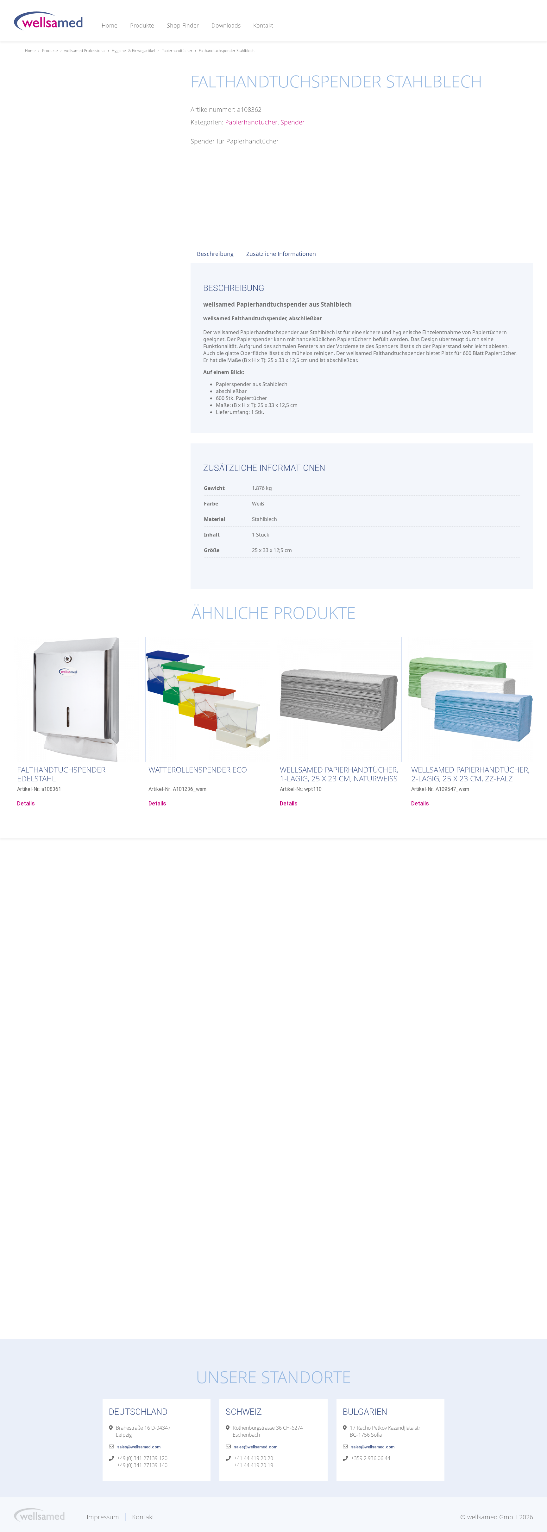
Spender (292, 122)
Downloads (226, 25)
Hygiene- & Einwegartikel (133, 50)
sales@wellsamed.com (138, 1447)
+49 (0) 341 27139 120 (142, 1458)
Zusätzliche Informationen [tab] (281, 253)
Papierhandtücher (176, 50)
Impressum (103, 1517)
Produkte (142, 25)
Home (109, 25)
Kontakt (263, 25)
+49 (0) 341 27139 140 (142, 1465)
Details (26, 803)
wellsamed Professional (84, 50)
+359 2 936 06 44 (370, 1458)
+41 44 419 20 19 (253, 1465)
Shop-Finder (183, 25)
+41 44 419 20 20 (253, 1458)
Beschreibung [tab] (215, 253)
